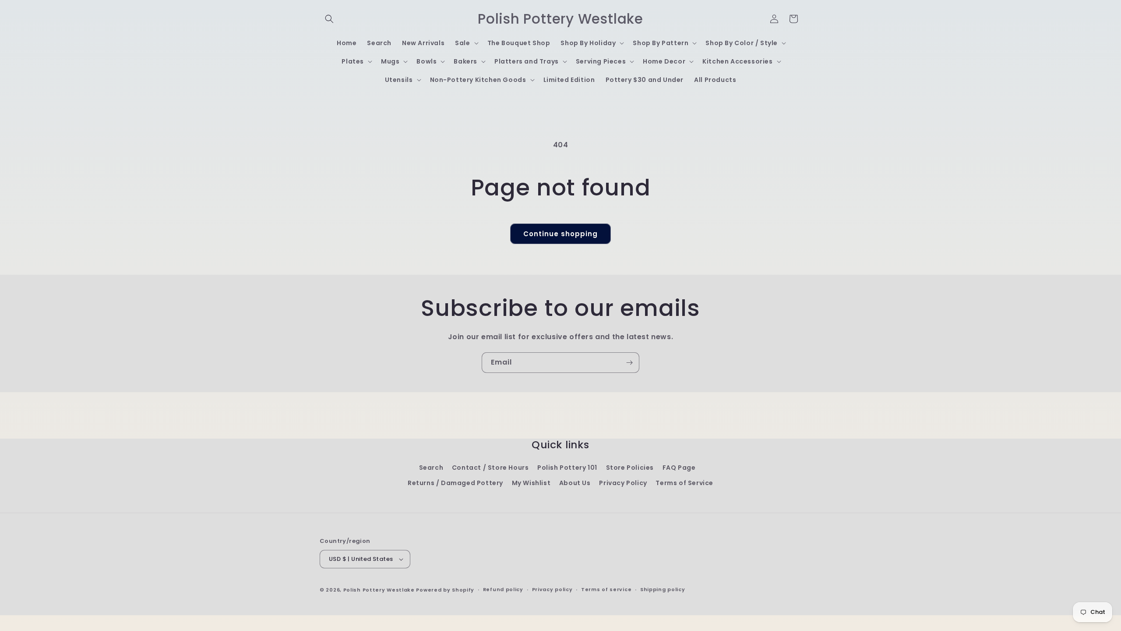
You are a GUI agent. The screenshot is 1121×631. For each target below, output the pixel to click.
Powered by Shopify (445, 589)
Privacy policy (552, 589)
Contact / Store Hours (490, 467)
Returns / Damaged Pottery (455, 483)
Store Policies (630, 467)
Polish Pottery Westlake (379, 589)
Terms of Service (684, 483)
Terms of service (606, 589)
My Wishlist (531, 483)
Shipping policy (662, 589)
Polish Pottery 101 (567, 467)
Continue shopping (560, 233)
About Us (575, 483)
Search (431, 467)
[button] (329, 18)
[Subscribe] (629, 362)
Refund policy (503, 589)
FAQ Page (679, 467)
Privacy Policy (623, 483)
